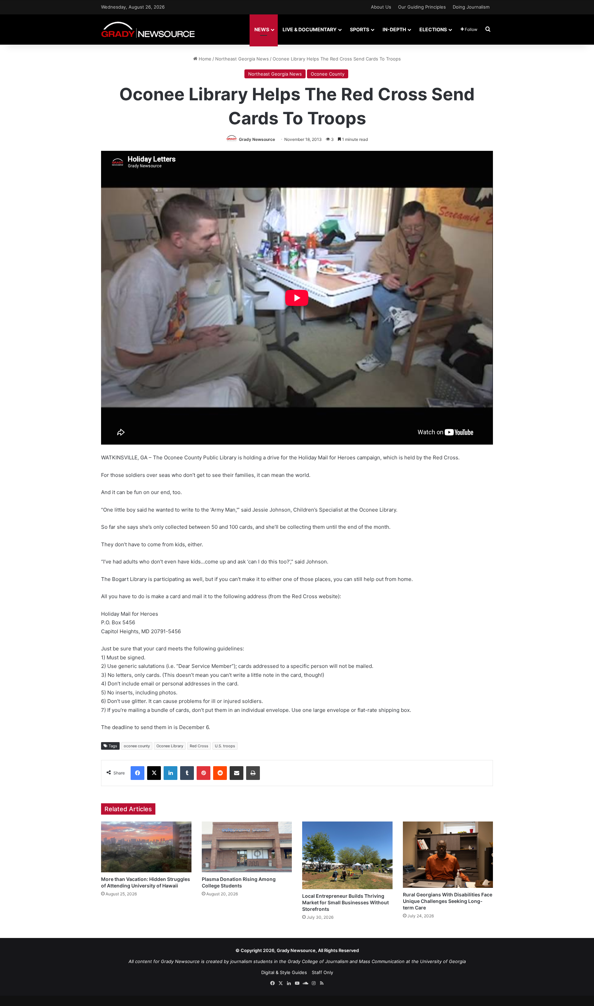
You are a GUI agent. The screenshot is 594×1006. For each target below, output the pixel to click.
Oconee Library (169, 746)
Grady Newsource (257, 139)
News (261, 29)
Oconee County (327, 74)
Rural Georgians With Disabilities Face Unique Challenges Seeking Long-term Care (447, 901)
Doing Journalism (471, 7)
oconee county (137, 746)
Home (204, 59)
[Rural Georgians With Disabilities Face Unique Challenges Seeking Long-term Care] (448, 854)
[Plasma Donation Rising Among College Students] (247, 846)
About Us (381, 7)
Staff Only (322, 972)
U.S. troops (225, 746)
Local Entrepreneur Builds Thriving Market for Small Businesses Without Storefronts (345, 902)
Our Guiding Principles (422, 7)
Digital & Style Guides (284, 972)
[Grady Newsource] (148, 29)
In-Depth (394, 29)
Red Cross (199, 746)
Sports (359, 29)
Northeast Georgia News (242, 59)
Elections (433, 29)
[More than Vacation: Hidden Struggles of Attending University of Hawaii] (146, 846)
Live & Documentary (310, 29)
